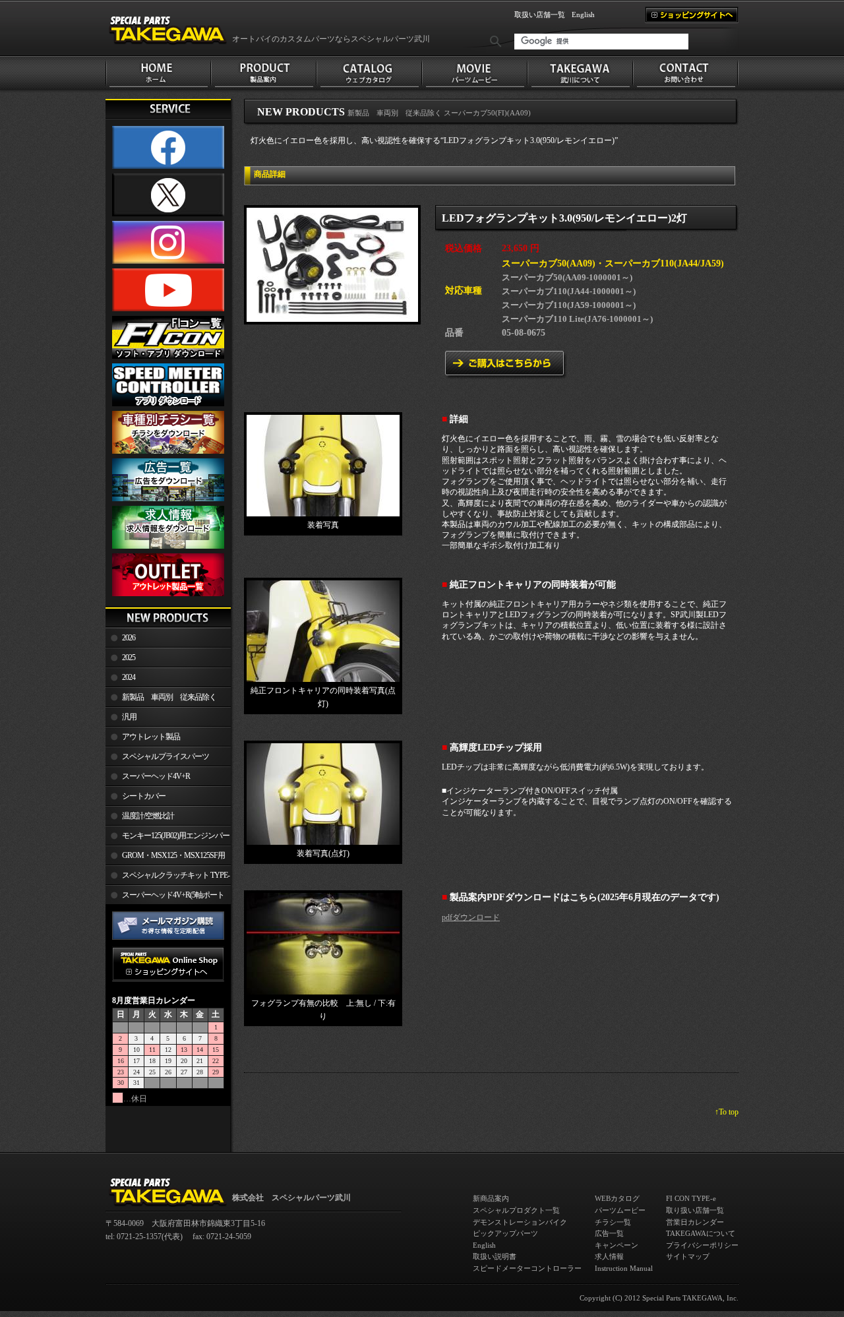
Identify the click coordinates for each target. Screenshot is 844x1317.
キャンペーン (616, 1245)
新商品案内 (491, 1198)
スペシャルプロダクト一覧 (516, 1210)
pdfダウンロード (471, 917)
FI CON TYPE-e (691, 1198)
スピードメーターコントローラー (527, 1268)
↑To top (726, 1112)
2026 (128, 637)
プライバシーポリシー (702, 1245)
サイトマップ (687, 1256)
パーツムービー (620, 1210)
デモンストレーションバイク (520, 1222)
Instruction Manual (624, 1268)
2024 (128, 677)
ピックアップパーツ (505, 1233)
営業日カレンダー (695, 1222)
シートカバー (144, 796)
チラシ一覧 (613, 1222)
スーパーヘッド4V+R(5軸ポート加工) (165, 897)
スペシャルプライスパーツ (165, 756)
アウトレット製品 (151, 736)
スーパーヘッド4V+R (156, 776)
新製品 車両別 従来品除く (169, 697)
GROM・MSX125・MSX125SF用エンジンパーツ (165, 858)
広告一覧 (609, 1233)
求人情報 (609, 1256)
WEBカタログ (617, 1198)
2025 (128, 657)
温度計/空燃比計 (148, 815)
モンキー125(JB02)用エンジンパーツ (167, 838)
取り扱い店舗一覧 (695, 1210)
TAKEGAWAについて (700, 1233)
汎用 (129, 716)
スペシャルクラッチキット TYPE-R (167, 878)
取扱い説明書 (494, 1256)
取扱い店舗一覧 (539, 14)
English (583, 14)
